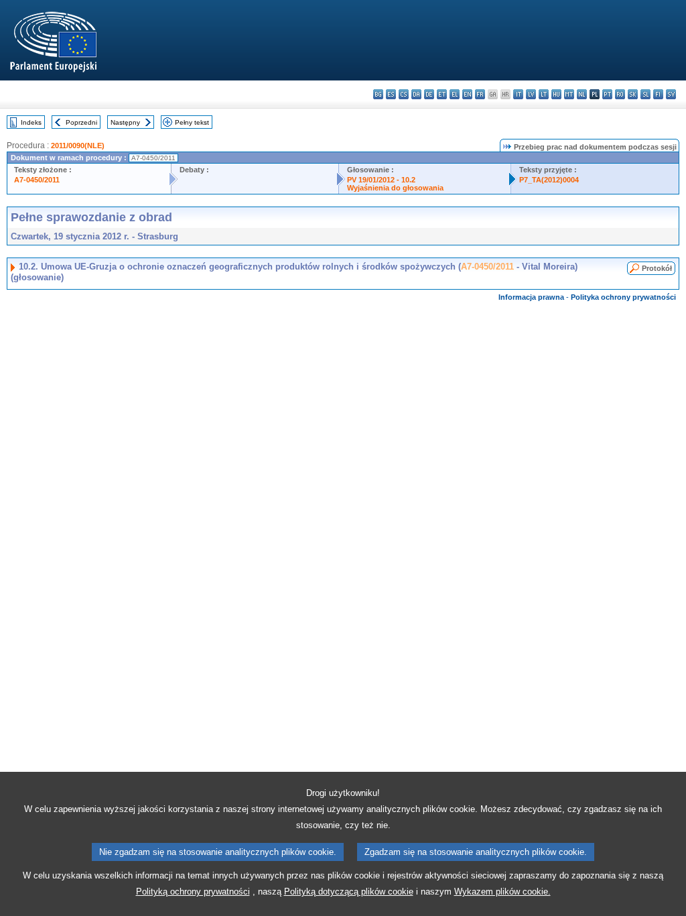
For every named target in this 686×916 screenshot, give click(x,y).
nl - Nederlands (582, 94)
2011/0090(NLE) (78, 145)
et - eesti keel (442, 94)
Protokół (657, 268)
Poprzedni (81, 122)
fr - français (480, 94)
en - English (467, 94)
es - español (391, 94)
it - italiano (518, 94)
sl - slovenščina (645, 94)
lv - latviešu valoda (531, 94)
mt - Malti (569, 94)
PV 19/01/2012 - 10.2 (381, 180)
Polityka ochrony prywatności (623, 297)
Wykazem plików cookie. (502, 891)
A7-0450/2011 (37, 180)
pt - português (607, 94)
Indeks (31, 122)
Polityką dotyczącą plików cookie (348, 891)
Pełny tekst (192, 122)
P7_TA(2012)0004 (549, 180)
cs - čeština (404, 94)
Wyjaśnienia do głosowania (395, 188)
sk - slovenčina (633, 94)
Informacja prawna (531, 297)
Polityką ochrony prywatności (193, 891)
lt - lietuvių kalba (544, 94)
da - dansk (416, 94)
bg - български (378, 94)
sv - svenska (671, 94)
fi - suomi (658, 94)
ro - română (620, 94)
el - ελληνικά (455, 94)
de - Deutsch (429, 94)
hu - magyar (556, 94)
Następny (125, 122)
